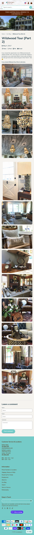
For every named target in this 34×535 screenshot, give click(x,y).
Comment (4, 419)
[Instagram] (10, 508)
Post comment (8, 431)
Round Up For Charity (7, 474)
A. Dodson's (19, 532)
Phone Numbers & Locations (9, 469)
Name (3, 407)
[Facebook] (2, 508)
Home (3, 34)
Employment (5, 477)
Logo (10, 3)
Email (3, 413)
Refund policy (5, 490)
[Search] (30, 7)
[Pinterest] (7, 508)
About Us (4, 480)
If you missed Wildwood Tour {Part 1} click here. (14, 62)
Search (3, 484)
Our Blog (8, 34)
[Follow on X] (5, 508)
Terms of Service (6, 487)
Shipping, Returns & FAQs (8, 472)
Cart (31, 3)
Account (28, 3)
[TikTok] (12, 508)
